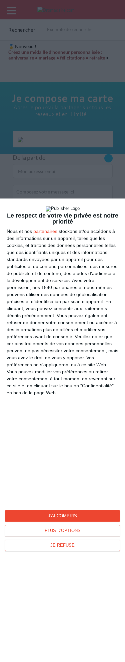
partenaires (45, 231)
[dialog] (62, 430)
